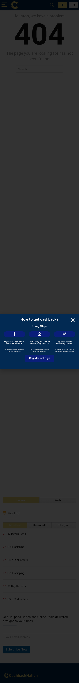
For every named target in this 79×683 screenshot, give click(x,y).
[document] (39, 341)
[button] (72, 320)
